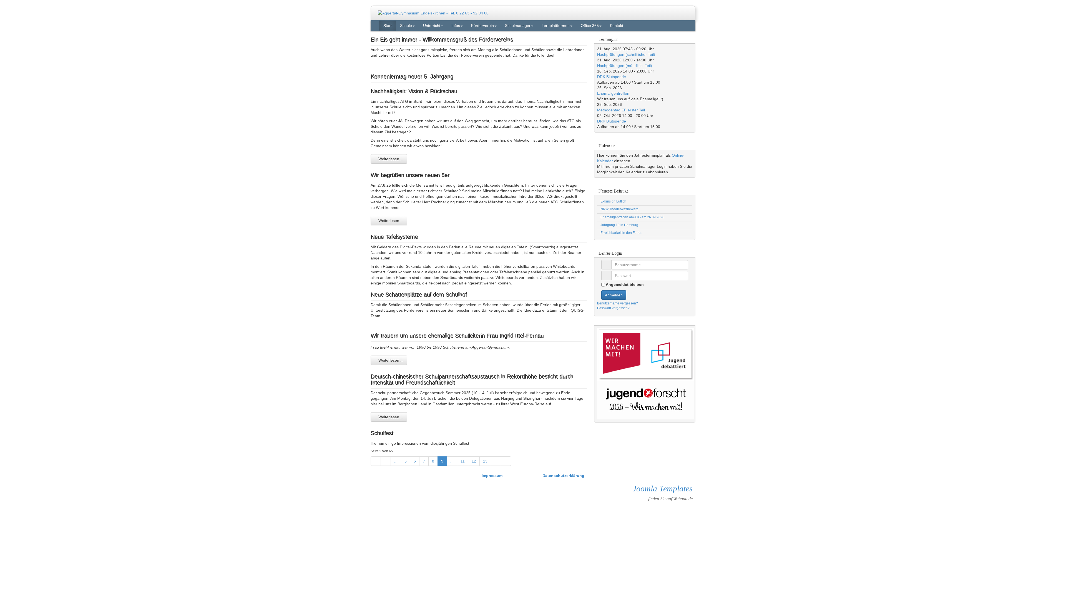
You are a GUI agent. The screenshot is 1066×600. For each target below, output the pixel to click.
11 (463, 461)
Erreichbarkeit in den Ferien (621, 233)
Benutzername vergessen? (617, 303)
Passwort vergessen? (613, 308)
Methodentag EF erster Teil (621, 110)
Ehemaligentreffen (613, 93)
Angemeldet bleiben (624, 284)
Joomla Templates (663, 488)
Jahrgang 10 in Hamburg (619, 225)
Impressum (493, 475)
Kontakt (616, 25)
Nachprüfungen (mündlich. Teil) (624, 65)
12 (474, 461)
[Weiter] (496, 461)
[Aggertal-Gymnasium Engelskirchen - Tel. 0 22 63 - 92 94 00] (433, 13)
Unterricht (431, 25)
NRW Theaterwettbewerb (619, 209)
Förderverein (482, 25)
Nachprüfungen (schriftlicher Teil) (626, 54)
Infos (455, 25)
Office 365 (590, 25)
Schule (406, 25)
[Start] (376, 461)
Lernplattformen (556, 25)
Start (387, 25)
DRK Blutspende (611, 76)
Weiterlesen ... (390, 159)
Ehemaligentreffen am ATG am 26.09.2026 (632, 217)
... (396, 461)
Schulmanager (518, 25)
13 (485, 461)
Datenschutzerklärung (563, 475)
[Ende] (506, 461)
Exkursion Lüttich (613, 201)
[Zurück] (386, 461)
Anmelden (614, 295)
